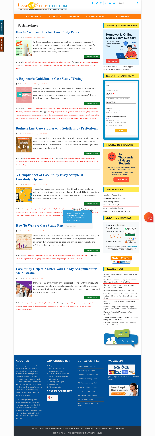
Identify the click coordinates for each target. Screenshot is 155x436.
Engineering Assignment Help (88, 395)
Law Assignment (49, 158)
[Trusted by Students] (121, 166)
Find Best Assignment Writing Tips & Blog (85, 433)
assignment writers (22, 161)
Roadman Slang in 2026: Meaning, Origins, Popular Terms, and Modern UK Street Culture (120, 308)
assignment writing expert (24, 212)
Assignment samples (96, 16)
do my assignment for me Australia (79, 306)
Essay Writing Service (111, 201)
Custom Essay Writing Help (87, 371)
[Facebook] (92, 3)
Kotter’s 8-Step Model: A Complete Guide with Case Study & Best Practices (119, 324)
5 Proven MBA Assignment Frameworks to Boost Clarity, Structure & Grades (121, 318)
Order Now (73, 16)
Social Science (85, 255)
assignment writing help (35, 161)
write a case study (76, 118)
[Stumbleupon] (114, 3)
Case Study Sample (41, 62)
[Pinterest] (105, 3)
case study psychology (27, 115)
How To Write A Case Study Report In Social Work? (53, 225)
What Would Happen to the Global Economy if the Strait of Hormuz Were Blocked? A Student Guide (120, 296)
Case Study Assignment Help (88, 375)
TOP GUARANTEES (122, 16)
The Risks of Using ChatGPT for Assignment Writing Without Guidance (119, 286)
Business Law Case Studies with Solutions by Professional (57, 128)
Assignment (28, 109)
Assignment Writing (38, 109)
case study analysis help (23, 259)
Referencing (93, 109)
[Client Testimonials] (121, 237)
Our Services (54, 16)
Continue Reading (92, 57)
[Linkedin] (110, 3)
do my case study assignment (30, 118)
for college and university (51, 65)
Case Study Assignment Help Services (116, 211)
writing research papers (90, 118)
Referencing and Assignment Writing (59, 62)
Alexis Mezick (42, 37)
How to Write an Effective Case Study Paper (47, 31)
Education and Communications (79, 109)
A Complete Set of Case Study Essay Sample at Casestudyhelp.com (49, 176)
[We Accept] (121, 374)
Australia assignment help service (32, 306)
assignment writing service (52, 161)
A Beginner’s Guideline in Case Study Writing (49, 78)
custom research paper (71, 115)
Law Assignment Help (85, 399)
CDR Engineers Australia (86, 391)
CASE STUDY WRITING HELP (76, 429)
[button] (149, 223)
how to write (63, 65)
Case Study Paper (25, 65)
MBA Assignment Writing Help (114, 198)
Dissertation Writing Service (113, 205)
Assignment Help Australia (71, 158)
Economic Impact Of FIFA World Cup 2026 (118, 290)
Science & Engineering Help (87, 387)
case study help (85, 112)
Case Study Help (33, 16)
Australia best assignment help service (55, 306)
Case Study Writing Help (112, 195)
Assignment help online (88, 158)
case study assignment (55, 112)
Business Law (28, 158)
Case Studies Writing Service (88, 379)
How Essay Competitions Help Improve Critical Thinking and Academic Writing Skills (120, 281)
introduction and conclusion (77, 65)
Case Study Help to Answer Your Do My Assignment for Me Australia (56, 270)
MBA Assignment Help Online (88, 383)
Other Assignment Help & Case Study (88, 404)
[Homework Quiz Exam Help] (121, 47)
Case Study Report (51, 255)
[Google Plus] (101, 3)
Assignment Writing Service (113, 208)
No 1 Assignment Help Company (107, 429)
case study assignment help (71, 112)
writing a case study (76, 259)
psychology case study (63, 118)
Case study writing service (43, 115)
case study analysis (85, 62)
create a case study (58, 115)
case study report (37, 65)
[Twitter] (97, 3)
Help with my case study (47, 118)
